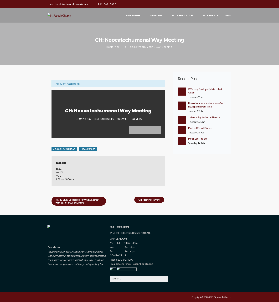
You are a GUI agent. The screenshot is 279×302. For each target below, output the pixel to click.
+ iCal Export (88, 149)
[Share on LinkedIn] (157, 130)
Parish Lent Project (197, 138)
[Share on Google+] (149, 130)
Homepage (113, 47)
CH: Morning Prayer (149, 199)
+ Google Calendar (64, 149)
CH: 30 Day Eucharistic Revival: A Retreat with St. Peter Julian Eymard (77, 201)
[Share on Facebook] (133, 130)
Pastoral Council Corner (200, 128)
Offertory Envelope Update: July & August (205, 91)
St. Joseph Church (106, 119)
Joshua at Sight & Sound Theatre (204, 117)
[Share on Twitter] (141, 130)
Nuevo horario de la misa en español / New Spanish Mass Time (206, 105)
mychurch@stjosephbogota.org (135, 263)
